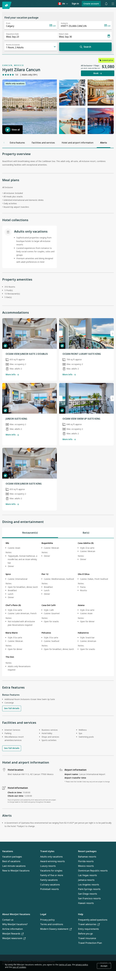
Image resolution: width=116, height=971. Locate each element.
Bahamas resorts (87, 856)
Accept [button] (104, 966)
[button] (106, 3)
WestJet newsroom (12, 938)
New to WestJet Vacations (16, 870)
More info (11, 374)
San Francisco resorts (89, 898)
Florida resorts (86, 861)
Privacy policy (47, 919)
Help (80, 914)
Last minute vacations (14, 865)
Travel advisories (87, 924)
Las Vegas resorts (87, 875)
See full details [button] (11, 708)
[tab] (30, 532)
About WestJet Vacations (16, 914)
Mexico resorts (86, 865)
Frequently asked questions (92, 919)
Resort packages (87, 851)
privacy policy (82, 964)
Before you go (85, 933)
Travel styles (47, 851)
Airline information (12, 928)
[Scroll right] (112, 142)
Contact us (7, 919)
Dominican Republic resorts (93, 870)
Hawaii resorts (86, 903)
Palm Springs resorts (89, 889)
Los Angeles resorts (88, 884)
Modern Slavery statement (54, 928)
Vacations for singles (51, 870)
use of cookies (19, 967)
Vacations (7, 851)
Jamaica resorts (86, 879)
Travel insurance (87, 938)
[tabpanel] (58, 607)
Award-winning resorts (52, 861)
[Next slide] (112, 333)
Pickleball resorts (49, 889)
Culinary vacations (50, 884)
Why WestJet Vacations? (15, 924)
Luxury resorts (48, 865)
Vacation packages (12, 856)
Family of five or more (51, 875)
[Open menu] (113, 4)
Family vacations (49, 879)
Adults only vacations (51, 856)
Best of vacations (11, 861)
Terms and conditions (51, 924)
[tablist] (58, 532)
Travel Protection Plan (90, 942)
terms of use (65, 964)
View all (16, 129)
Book (96, 73)
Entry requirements (88, 928)
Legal (43, 914)
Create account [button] (91, 3)
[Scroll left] (4, 142)
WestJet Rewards (11, 933)
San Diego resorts (87, 893)
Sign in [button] (75, 3)
